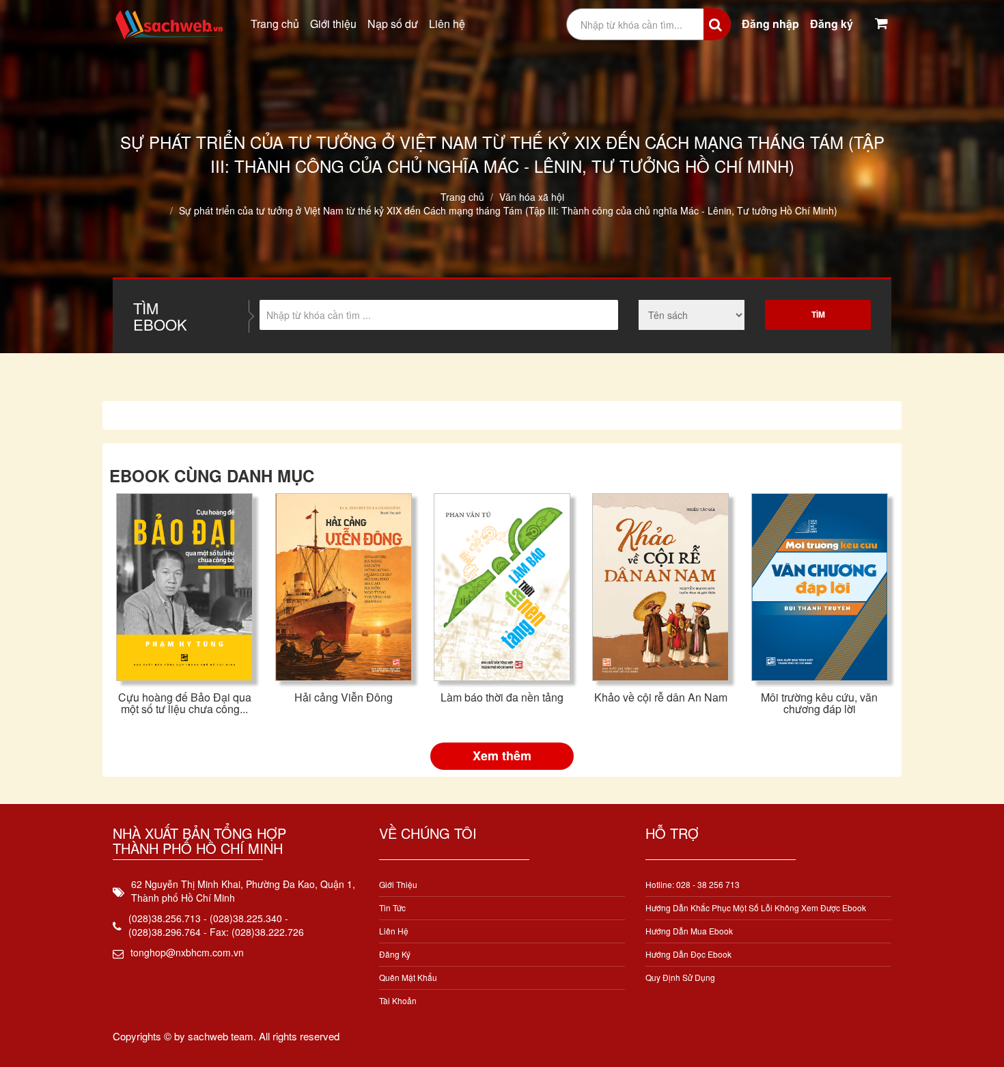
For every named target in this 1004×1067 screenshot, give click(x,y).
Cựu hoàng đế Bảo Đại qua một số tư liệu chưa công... (184, 703)
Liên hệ (447, 23)
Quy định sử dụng (680, 977)
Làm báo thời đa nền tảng (502, 697)
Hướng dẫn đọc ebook (688, 954)
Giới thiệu (333, 23)
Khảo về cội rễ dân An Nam (660, 697)
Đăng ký (831, 23)
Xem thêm (502, 755)
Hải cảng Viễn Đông (343, 697)
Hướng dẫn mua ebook (689, 931)
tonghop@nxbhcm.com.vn (187, 952)
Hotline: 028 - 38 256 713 (692, 884)
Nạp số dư (392, 23)
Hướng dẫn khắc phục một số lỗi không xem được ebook (755, 907)
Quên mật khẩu (408, 977)
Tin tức (392, 907)
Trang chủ (275, 23)
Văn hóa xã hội (531, 197)
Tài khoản (398, 1000)
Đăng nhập (770, 23)
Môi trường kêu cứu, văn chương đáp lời (819, 703)
